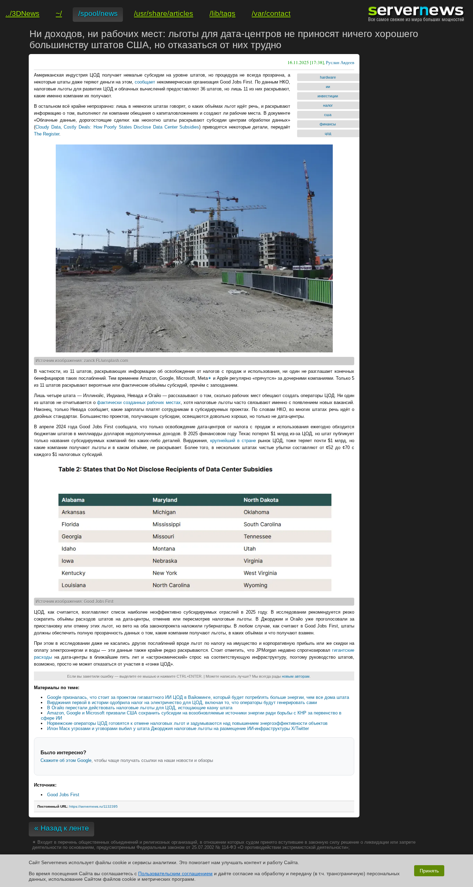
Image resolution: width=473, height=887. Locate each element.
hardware (328, 77)
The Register (46, 134)
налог (328, 105)
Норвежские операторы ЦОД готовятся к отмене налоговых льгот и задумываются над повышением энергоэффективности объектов (187, 723)
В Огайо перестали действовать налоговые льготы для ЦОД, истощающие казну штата (139, 707)
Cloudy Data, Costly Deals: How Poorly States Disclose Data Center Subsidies (117, 127)
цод (328, 133)
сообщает (145, 82)
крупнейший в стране (233, 440)
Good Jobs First (63, 794)
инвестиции (328, 96)
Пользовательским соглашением (175, 873)
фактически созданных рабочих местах (138, 402)
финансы (328, 124)
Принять (429, 870)
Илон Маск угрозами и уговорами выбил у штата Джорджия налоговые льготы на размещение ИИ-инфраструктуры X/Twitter (178, 728)
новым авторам (296, 676)
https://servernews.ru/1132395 (93, 806)
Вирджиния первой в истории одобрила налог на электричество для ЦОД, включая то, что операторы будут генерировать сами (182, 702)
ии (328, 87)
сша (327, 115)
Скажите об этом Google (66, 760)
